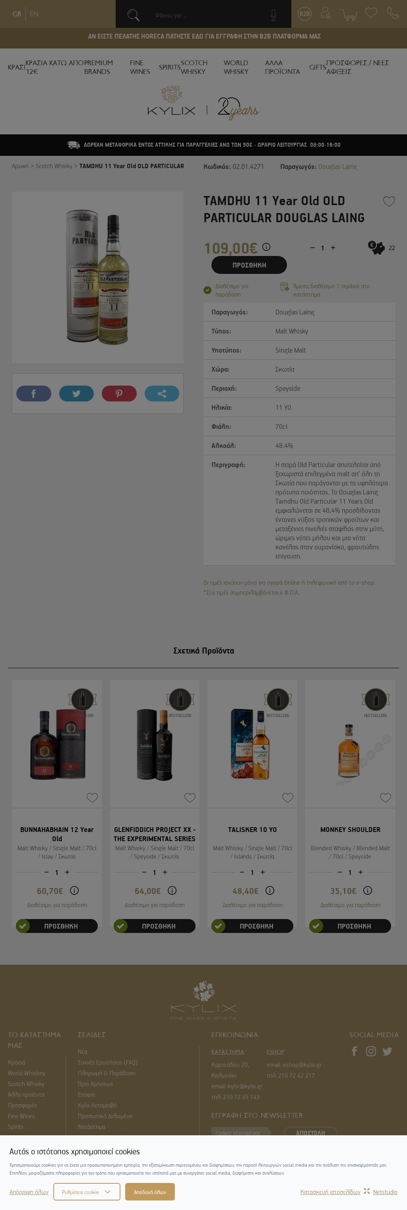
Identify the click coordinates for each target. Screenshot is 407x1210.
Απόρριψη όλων (29, 1192)
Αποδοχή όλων (150, 1191)
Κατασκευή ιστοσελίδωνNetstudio (348, 1192)
